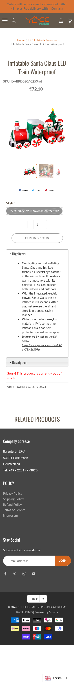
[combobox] (56, 678)
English (57, 678)
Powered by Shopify (46, 612)
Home (20, 40)
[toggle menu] (4, 20)
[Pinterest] (14, 573)
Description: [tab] (19, 362)
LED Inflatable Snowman (42, 40)
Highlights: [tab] (19, 253)
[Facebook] (5, 573)
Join (63, 560)
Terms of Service (14, 510)
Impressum (10, 515)
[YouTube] (33, 573)
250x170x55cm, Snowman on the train (34, 211)
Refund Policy (12, 504)
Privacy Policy (12, 493)
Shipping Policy (13, 499)
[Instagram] (24, 573)
